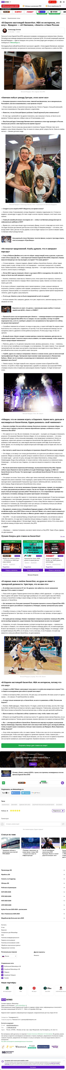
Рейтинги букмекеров (8, 887)
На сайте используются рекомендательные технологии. (17, 1041)
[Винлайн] (6, 11)
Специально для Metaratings (9, 932)
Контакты (3, 925)
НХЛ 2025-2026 (6, 900)
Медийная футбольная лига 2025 (12, 918)
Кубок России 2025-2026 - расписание (14, 909)
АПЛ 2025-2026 (6, 905)
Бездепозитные (56, 564)
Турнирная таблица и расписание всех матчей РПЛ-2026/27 (10, 852)
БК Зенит (59, 804)
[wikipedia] (21, 1047)
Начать (33, 764)
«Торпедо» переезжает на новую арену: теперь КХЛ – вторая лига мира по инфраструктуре (30, 853)
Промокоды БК (6, 870)
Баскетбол (5, 804)
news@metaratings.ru (12, 1025)
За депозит (12, 564)
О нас (3, 927)
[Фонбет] (30, 11)
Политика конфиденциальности (10, 937)
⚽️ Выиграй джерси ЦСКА (10, 6)
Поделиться (57, 810)
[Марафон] (41, 12)
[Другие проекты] (6, 2)
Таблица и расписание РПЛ (33, 6)
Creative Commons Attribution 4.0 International (39, 1034)
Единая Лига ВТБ (24, 804)
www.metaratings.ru (21, 1005)
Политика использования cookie (10, 942)
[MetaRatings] (6, 999)
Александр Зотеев (14, 29)
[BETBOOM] (53, 12)
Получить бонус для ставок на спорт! (33, 745)
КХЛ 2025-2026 (6, 892)
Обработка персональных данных (10, 945)
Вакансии (4, 930)
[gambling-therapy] (55, 1047)
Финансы (36, 955)
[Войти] (61, 2)
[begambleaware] (43, 1047)
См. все (62, 536)
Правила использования (8, 940)
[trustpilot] (32, 1047)
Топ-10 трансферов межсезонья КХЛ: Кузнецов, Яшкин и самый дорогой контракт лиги (50, 853)
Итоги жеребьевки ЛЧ (54, 6)
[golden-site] (10, 1047)
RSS (2, 935)
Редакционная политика (8, 948)
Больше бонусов (33, 575)
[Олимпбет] (18, 11)
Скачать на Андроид (8, 879)
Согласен (33, 1067)
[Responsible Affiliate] (8, 1052)
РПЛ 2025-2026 (6, 896)
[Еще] (64, 2)
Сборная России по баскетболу (43, 804)
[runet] (3, 1047)
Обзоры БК (5, 883)
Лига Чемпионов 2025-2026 (10, 914)
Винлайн (14, 804)
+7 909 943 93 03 (11, 1027)
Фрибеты (5, 564)
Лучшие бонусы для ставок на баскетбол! (20, 536)
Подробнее (6, 567)
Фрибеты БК (5, 874)
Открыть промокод (11, 570)
